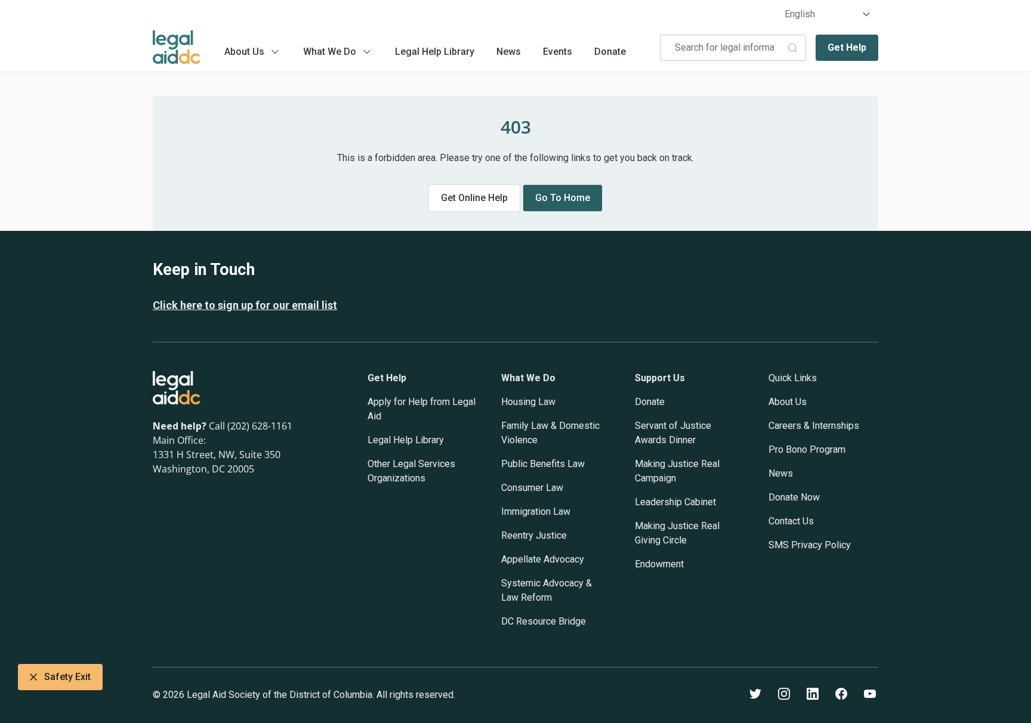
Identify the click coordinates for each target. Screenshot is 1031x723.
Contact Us (791, 521)
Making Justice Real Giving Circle (677, 533)
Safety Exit (67, 676)
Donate (610, 51)
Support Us (660, 378)
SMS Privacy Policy (809, 545)
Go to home (562, 197)
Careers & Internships (813, 425)
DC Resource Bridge (543, 621)
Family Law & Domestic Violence (550, 433)
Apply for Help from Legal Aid (422, 409)
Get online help (474, 197)
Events (557, 51)
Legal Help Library (434, 51)
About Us (244, 51)
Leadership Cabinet (675, 502)
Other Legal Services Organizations (411, 471)
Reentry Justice (534, 535)
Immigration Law (535, 511)
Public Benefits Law (543, 463)
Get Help (847, 47)
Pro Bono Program (806, 449)
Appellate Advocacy (542, 559)
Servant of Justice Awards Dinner (673, 433)
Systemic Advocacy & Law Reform (546, 590)
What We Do (329, 51)
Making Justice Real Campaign (677, 471)
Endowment (659, 564)
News (508, 51)
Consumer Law (532, 487)
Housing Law (528, 401)
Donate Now (794, 497)
